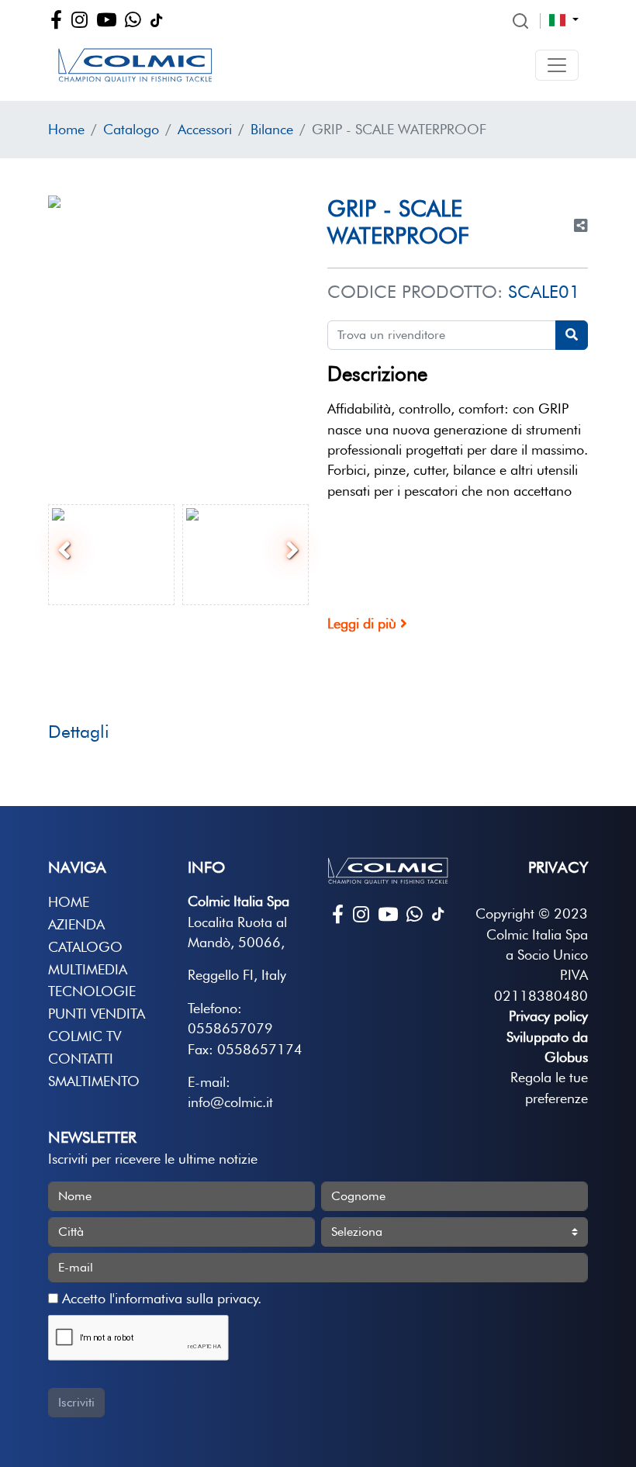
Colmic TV (84, 1036)
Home (66, 129)
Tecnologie (92, 991)
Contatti (80, 1058)
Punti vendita (96, 1013)
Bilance (272, 129)
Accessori (205, 129)
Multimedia (87, 969)
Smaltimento (94, 1081)
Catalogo (131, 129)
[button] (557, 65)
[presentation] (64, 550)
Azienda (76, 924)
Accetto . (159, 1298)
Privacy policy (548, 1016)
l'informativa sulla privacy (183, 1298)
